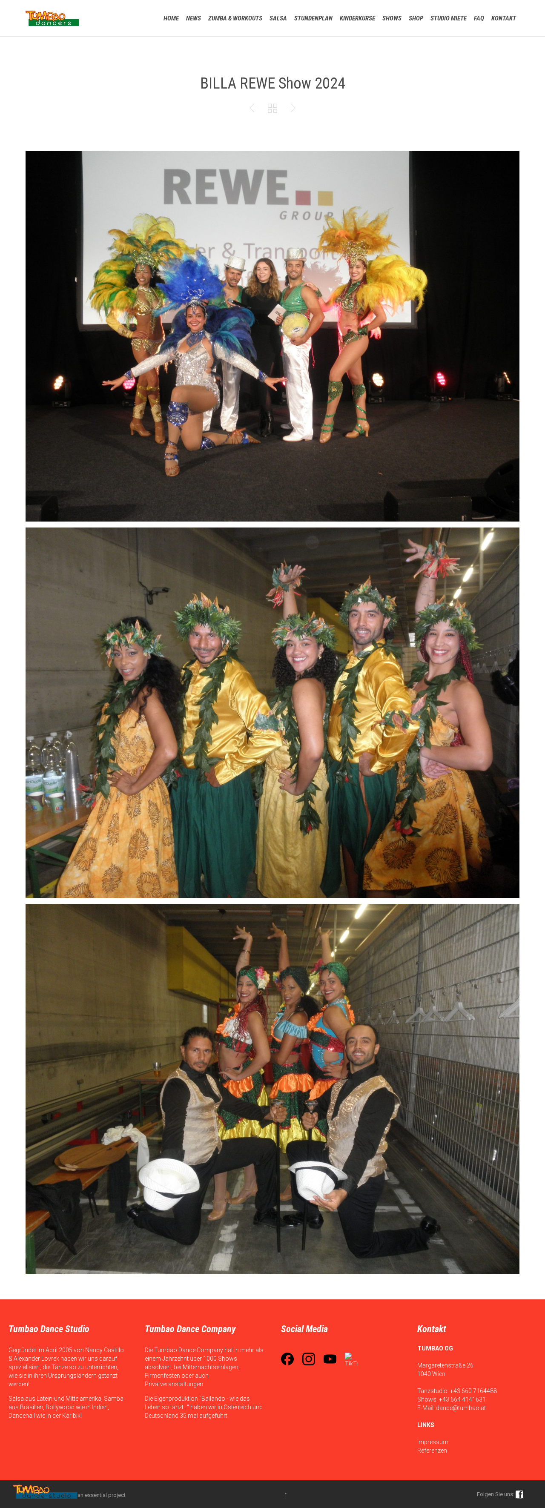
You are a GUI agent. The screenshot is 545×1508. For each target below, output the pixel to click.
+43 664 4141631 (462, 1399)
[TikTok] (351, 1359)
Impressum (432, 1442)
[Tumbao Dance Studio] (52, 18)
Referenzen (432, 1450)
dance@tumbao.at (461, 1408)
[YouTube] (330, 1359)
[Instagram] (308, 1359)
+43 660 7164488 (473, 1391)
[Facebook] (287, 1359)
